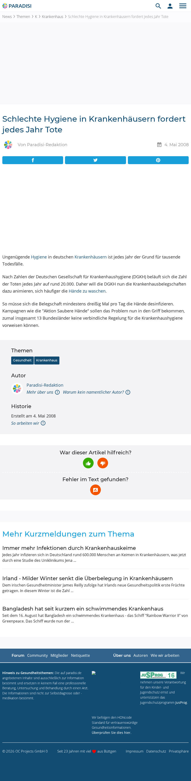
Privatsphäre (179, 751)
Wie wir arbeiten (165, 655)
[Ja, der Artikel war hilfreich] (88, 463)
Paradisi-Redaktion (45, 385)
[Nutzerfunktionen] (170, 6)
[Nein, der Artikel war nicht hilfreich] (102, 463)
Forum (18, 655)
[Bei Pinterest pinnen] (158, 160)
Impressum (134, 751)
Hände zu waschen (87, 291)
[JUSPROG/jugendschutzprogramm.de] (158, 675)
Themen (23, 16)
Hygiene (39, 257)
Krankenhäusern (91, 257)
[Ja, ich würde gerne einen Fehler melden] (95, 489)
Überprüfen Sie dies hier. (111, 732)
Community (37, 655)
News (7, 16)
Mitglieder (59, 655)
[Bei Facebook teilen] (32, 160)
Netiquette (80, 655)
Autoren (140, 655)
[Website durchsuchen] (158, 6)
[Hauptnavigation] (183, 6)
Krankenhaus (52, 16)
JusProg (181, 702)
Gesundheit (22, 360)
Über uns (122, 655)
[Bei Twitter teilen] (95, 160)
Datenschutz (156, 751)
